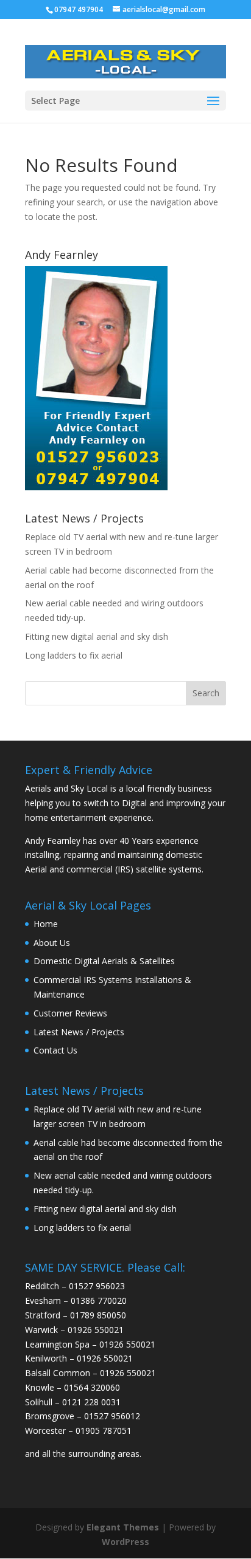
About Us (52, 942)
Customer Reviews (70, 1013)
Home (46, 924)
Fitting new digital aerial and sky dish (96, 636)
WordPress (125, 1541)
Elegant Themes (123, 1527)
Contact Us (55, 1050)
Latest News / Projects (79, 1032)
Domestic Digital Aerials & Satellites (104, 961)
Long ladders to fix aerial (73, 655)
